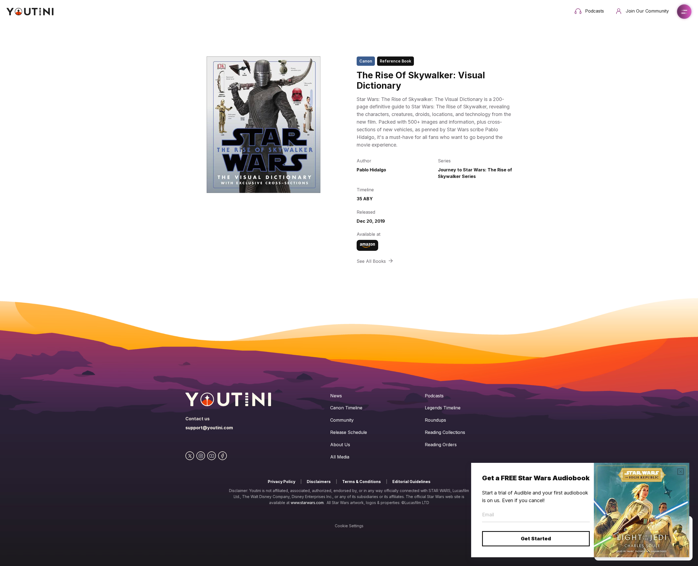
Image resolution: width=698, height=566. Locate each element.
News (336, 395)
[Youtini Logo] (30, 11)
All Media (339, 457)
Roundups (435, 420)
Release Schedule (348, 432)
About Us (340, 444)
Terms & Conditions (361, 481)
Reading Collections (445, 432)
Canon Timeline (346, 407)
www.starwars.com (307, 502)
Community (342, 420)
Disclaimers (319, 481)
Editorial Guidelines (411, 481)
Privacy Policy (281, 481)
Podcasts (434, 395)
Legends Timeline (443, 407)
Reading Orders (441, 444)
